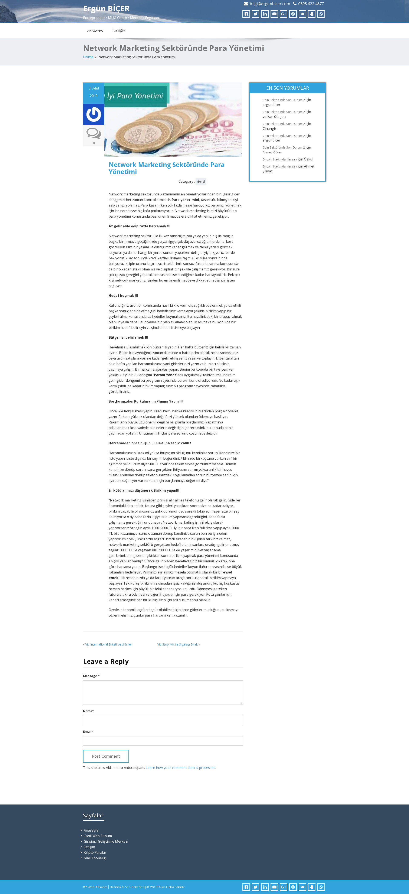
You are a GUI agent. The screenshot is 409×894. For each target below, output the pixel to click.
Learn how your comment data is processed (180, 767)
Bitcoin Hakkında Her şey (280, 159)
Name (88, 711)
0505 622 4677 (311, 3)
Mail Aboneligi (95, 858)
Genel (201, 181)
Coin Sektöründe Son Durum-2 (284, 100)
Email (88, 731)
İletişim (119, 30)
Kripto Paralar (95, 852)
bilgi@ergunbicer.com (270, 3)
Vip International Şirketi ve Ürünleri (108, 644)
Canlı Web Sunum (98, 835)
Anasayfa (95, 30)
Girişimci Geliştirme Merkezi (106, 841)
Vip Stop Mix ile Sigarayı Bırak (177, 644)
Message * (91, 676)
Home (88, 56)
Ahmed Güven (272, 152)
